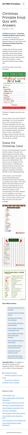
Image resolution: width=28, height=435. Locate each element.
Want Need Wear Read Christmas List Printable (15, 357)
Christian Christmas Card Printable (15, 309)
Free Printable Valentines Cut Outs (13, 403)
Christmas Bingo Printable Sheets (16, 314)
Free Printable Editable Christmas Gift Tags (15, 346)
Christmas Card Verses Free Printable (15, 319)
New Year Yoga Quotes (9, 410)
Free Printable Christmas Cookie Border (15, 324)
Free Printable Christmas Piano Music (15, 341)
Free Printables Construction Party (13, 408)
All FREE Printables (11, 4)
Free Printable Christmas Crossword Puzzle (15, 329)
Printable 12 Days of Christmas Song (14, 352)
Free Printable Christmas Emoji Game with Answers (15, 335)
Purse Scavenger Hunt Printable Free (14, 420)
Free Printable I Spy (8, 395)
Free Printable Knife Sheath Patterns (13, 413)
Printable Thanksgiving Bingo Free (13, 405)
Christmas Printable (10, 373)
